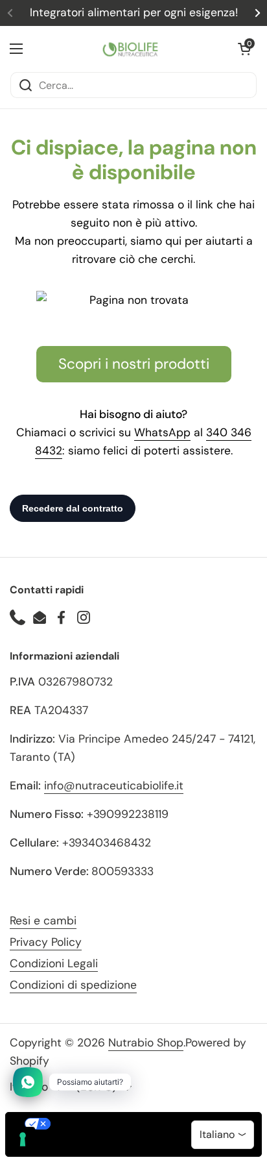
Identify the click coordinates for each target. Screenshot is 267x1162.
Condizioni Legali (54, 963)
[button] (244, 49)
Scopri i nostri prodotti (133, 363)
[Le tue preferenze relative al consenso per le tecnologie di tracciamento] (22, 1139)
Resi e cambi (43, 920)
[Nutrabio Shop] (130, 49)
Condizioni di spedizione (73, 985)
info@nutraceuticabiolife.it (113, 785)
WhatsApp (162, 432)
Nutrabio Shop (145, 1042)
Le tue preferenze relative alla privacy (146, 1123)
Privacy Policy (46, 942)
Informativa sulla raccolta (79, 1145)
